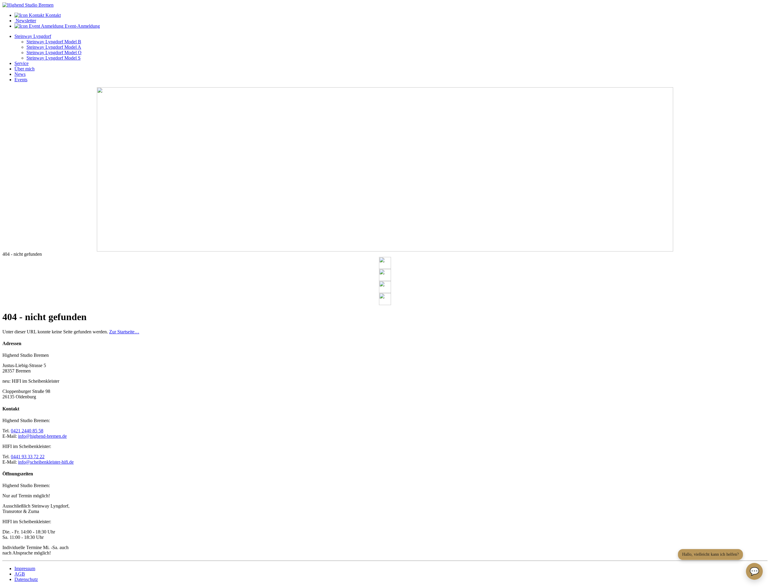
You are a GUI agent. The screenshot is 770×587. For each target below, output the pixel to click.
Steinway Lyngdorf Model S (53, 57)
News (20, 74)
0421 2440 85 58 (27, 430)
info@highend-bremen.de (42, 436)
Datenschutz (26, 579)
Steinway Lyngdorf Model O (54, 52)
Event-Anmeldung (81, 26)
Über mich (24, 68)
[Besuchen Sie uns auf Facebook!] (385, 263)
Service (21, 63)
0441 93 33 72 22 (28, 456)
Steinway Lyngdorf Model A (53, 47)
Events (20, 79)
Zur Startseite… (124, 331)
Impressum (24, 568)
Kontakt (52, 15)
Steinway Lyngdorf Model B (53, 41)
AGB (19, 573)
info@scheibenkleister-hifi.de (46, 462)
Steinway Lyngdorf (32, 36)
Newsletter (25, 20)
